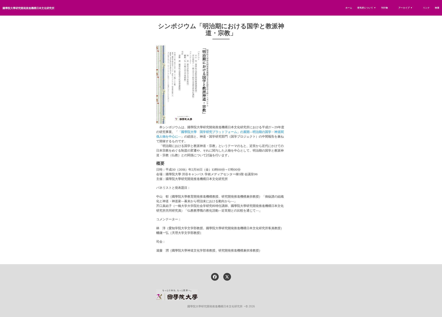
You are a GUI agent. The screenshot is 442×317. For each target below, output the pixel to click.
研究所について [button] (365, 7)
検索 (437, 7)
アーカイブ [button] (404, 7)
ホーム (348, 7)
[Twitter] (227, 276)
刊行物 (384, 7)
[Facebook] (215, 276)
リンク (426, 7)
